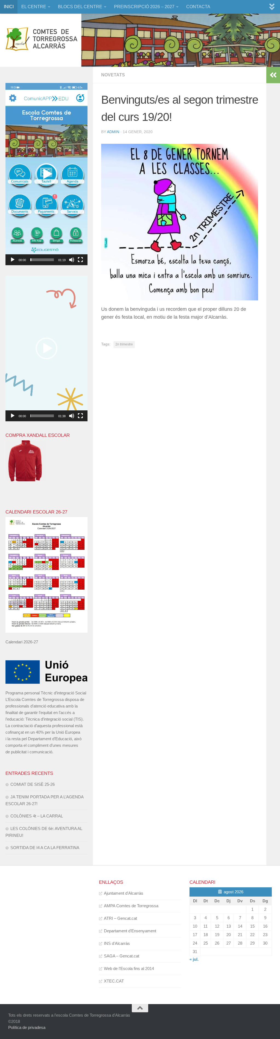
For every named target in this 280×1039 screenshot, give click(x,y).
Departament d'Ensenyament (130, 930)
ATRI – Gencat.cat (120, 918)
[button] (46, 174)
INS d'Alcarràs (117, 943)
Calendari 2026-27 (21, 642)
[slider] (42, 259)
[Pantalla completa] (80, 259)
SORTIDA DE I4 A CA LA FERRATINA (44, 847)
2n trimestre (124, 344)
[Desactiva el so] (71, 259)
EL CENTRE (33, 6)
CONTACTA (198, 6)
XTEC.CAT (114, 981)
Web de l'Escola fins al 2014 (129, 968)
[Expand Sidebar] (273, 75)
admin (113, 132)
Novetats (113, 75)
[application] (46, 174)
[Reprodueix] (12, 259)
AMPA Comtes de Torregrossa (131, 905)
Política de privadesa (26, 1027)
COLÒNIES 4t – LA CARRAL (36, 816)
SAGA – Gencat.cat (121, 956)
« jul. (194, 959)
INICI (9, 6)
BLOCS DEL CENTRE (80, 6)
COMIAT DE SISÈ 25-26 (32, 784)
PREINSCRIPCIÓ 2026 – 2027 (144, 6)
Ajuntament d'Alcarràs (123, 893)
